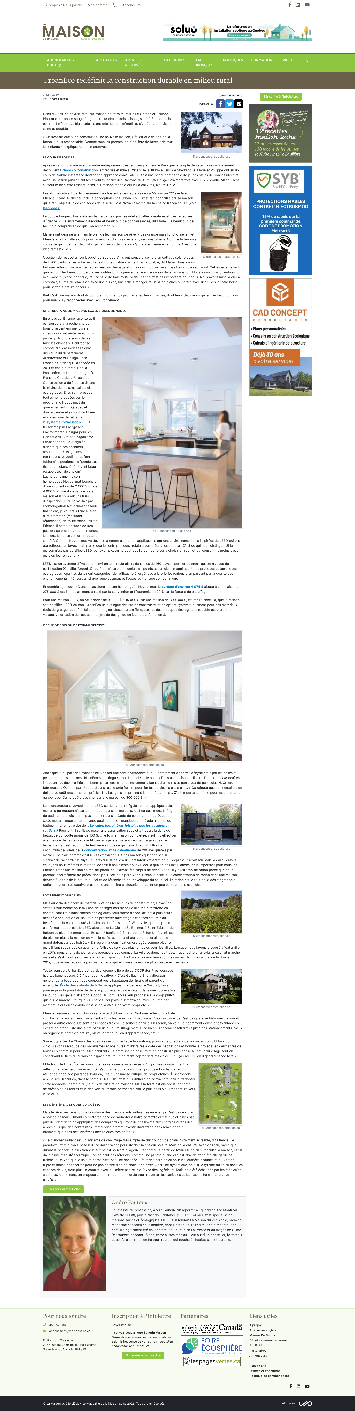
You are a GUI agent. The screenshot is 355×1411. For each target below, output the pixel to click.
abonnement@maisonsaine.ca (69, 1331)
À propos (255, 1325)
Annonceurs (258, 1356)
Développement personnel (268, 1340)
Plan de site (257, 1366)
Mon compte (97, 5)
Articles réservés (134, 62)
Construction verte (231, 95)
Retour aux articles (65, 1189)
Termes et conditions (264, 1371)
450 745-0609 (59, 1325)
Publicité (255, 1345)
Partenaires (257, 1350)
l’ (83, 985)
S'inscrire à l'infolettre (280, 97)
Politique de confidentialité (269, 1376)
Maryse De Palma (262, 1335)
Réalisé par (289, 1403)
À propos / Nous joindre (64, 5)
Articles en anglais (262, 1330)
